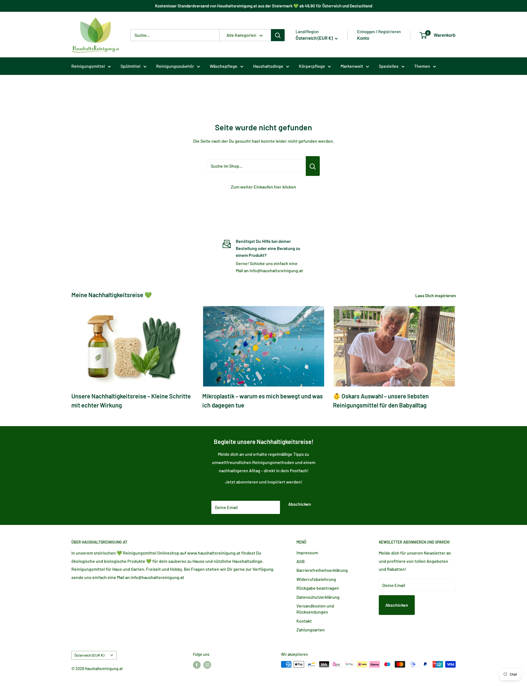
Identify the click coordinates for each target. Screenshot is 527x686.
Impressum (307, 552)
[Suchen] (278, 35)
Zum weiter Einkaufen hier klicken (263, 186)
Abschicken (299, 504)
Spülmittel (130, 66)
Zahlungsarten (310, 629)
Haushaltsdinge (268, 66)
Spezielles (389, 66)
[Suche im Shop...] (313, 166)
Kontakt (304, 620)
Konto (363, 38)
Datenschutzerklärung (318, 597)
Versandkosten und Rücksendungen (315, 608)
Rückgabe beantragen (317, 588)
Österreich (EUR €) (89, 655)
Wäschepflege (223, 66)
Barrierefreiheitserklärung (322, 570)
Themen (422, 66)
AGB (300, 561)
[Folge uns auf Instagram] (207, 665)
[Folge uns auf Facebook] (197, 665)
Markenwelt (352, 66)
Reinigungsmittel (88, 66)
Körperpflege (312, 66)
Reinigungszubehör (175, 66)
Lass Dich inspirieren (436, 295)
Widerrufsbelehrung (316, 579)
